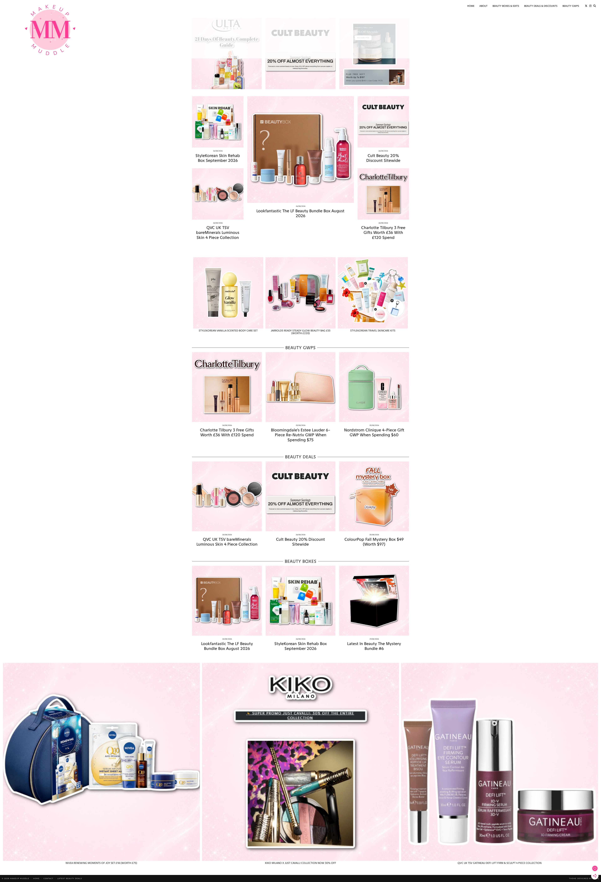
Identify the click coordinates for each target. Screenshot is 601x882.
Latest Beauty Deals (69, 878)
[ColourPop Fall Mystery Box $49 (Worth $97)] (374, 496)
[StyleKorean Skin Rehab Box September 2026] (218, 122)
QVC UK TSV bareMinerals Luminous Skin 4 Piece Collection (217, 232)
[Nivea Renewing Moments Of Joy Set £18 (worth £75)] (101, 762)
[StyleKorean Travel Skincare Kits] (373, 292)
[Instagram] (590, 6)
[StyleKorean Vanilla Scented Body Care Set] (228, 292)
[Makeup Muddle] (50, 29)
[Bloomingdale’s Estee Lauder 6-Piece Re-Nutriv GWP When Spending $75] (300, 387)
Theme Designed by (584, 878)
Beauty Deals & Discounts (540, 5)
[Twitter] (586, 6)
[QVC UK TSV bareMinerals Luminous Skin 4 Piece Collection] (218, 194)
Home (470, 5)
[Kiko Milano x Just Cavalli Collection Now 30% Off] (300, 762)
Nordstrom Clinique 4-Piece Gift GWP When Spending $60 (374, 432)
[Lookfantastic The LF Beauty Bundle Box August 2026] (300, 149)
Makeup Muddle (19, 878)
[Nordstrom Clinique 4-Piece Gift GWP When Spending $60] (374, 387)
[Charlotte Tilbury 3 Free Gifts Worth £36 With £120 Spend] (383, 194)
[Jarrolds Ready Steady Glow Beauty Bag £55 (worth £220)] (300, 292)
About (483, 5)
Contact (48, 878)
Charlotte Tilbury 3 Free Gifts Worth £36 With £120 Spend (383, 232)
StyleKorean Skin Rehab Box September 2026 (217, 158)
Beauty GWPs (570, 5)
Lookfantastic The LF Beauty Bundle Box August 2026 (300, 213)
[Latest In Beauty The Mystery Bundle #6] (374, 601)
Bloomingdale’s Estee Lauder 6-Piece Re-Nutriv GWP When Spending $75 (300, 435)
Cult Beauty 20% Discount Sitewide (383, 158)
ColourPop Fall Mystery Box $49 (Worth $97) (374, 542)
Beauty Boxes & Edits (506, 5)
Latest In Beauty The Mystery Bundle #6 (374, 646)
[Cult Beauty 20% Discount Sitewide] (383, 122)
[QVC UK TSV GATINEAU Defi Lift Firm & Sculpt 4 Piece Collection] (499, 762)
